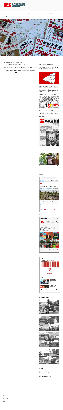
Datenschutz (5, 398)
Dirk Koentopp (18, 62)
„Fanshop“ (51, 13)
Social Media (43, 13)
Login (4, 401)
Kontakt (5, 16)
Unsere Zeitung (17, 13)
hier (16, 72)
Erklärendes (35, 13)
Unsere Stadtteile (26, 13)
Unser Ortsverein (7, 13)
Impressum (5, 395)
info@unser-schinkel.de (46, 376)
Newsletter (46, 167)
